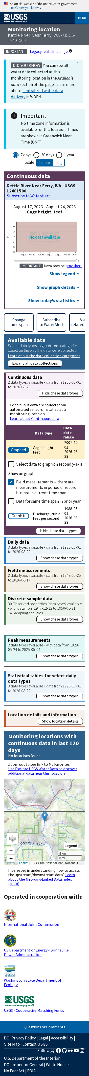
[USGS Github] (64, 1052)
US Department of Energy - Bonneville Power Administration (36, 952)
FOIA (31, 1071)
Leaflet (23, 863)
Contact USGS (35, 1044)
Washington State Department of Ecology (32, 982)
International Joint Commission (31, 924)
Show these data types (60, 557)
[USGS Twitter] (52, 1052)
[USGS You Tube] (76, 1052)
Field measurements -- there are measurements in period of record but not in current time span (46, 487)
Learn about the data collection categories (44, 355)
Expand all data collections (35, 363)
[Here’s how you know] (44, 6)
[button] (45, 817)
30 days (47, 155)
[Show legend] (80, 845)
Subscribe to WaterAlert (28, 196)
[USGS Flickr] (70, 1052)
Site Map (12, 1044)
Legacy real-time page (48, 51)
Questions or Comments (44, 1026)
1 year (69, 155)
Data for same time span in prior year (48, 501)
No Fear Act (14, 1071)
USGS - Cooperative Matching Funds (34, 1010)
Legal (43, 1038)
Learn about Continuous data (34, 418)
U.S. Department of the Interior (32, 1058)
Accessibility (62, 1038)
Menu (82, 18)
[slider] (77, 260)
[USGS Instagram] (82, 1052)
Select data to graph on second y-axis (49, 464)
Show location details (60, 721)
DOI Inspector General (23, 1064)
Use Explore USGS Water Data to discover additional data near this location (42, 771)
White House (57, 1064)
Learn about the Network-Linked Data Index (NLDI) (41, 879)
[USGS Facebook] (58, 1052)
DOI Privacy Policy (20, 1038)
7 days (26, 155)
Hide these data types (60, 393)
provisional (74, 266)
